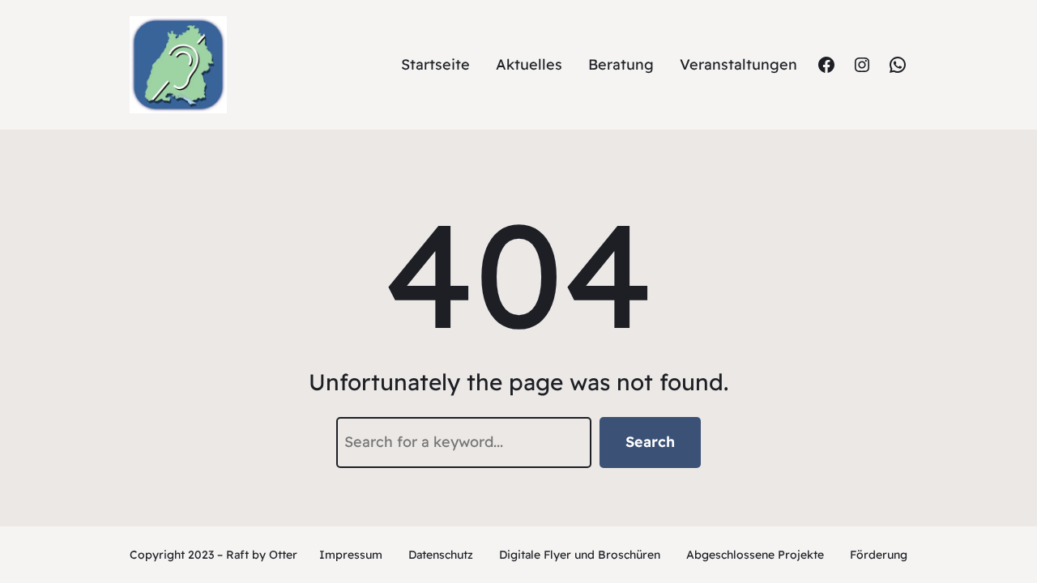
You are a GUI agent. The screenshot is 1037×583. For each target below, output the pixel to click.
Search (650, 441)
